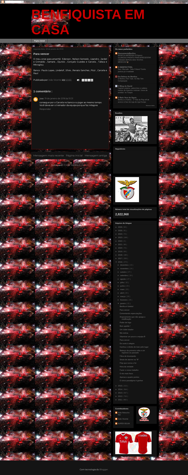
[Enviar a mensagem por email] (83, 80)
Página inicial (39, 40)
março (123, 296)
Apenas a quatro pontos (129, 377)
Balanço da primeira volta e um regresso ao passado (132, 351)
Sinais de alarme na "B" (129, 360)
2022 (120, 241)
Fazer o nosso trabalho (129, 370)
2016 (120, 262)
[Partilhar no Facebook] (92, 80)
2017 (120, 258)
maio (122, 289)
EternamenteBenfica (127, 53)
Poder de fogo (125, 322)
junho (122, 286)
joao (42, 98)
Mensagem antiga (96, 155)
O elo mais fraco (126, 373)
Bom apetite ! (125, 326)
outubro (123, 272)
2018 (120, 255)
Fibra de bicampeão (128, 356)
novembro (124, 268)
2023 (120, 237)
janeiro (123, 303)
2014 (120, 389)
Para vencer (125, 310)
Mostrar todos (150, 105)
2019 (120, 251)
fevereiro (124, 300)
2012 (120, 396)
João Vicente (123, 419)
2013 (120, 393)
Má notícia (124, 333)
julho (122, 282)
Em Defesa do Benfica (127, 77)
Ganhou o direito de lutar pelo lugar (134, 347)
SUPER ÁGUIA (124, 423)
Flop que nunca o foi (128, 363)
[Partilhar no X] (89, 80)
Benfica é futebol (126, 306)
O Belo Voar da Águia (127, 98)
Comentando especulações (131, 313)
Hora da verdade (126, 367)
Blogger (103, 469)
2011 (120, 400)
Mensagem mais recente (48, 155)
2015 (120, 386)
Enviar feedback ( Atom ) (76, 165)
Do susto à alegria (127, 343)
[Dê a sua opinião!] (86, 80)
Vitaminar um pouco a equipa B (132, 337)
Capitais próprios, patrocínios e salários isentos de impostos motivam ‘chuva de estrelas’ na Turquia (132, 90)
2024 (120, 234)
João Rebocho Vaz (124, 414)
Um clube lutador (127, 329)
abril (122, 293)
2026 (120, 227)
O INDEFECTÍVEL (125, 67)
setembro (124, 275)
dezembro (124, 265)
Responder (45, 109)
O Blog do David (125, 86)
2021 (120, 244)
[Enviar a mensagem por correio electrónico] (78, 80)
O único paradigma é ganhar (131, 380)
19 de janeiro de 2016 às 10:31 (59, 98)
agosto (123, 279)
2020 (120, 248)
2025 (120, 231)
